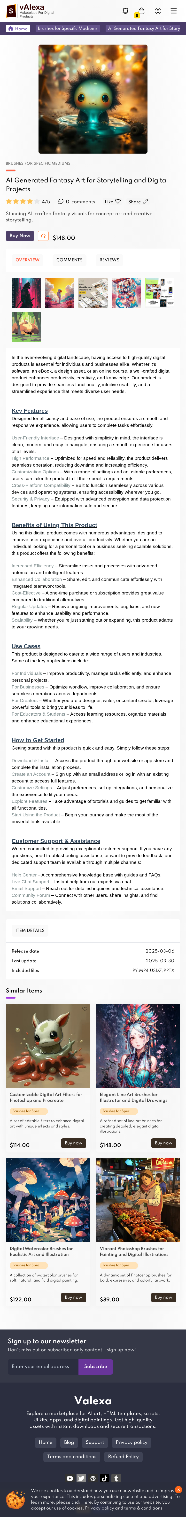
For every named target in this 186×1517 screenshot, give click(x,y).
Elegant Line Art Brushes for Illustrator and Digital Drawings (133, 1098)
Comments (69, 260)
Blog (69, 1442)
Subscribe (95, 1366)
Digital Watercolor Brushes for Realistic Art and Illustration (41, 1252)
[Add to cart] (43, 236)
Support (95, 1442)
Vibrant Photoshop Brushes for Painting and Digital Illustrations (134, 1252)
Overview (27, 260)
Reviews (109, 260)
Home (46, 1442)
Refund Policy (123, 1456)
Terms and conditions (71, 1456)
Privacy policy (131, 1442)
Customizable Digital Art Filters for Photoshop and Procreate (46, 1098)
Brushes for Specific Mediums (38, 164)
